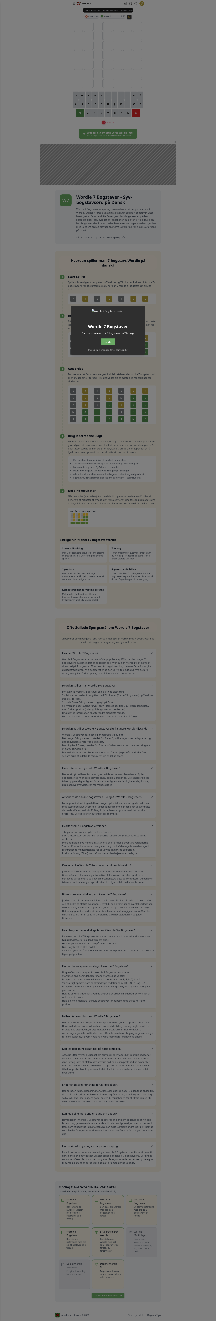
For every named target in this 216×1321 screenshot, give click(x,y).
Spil (108, 341)
